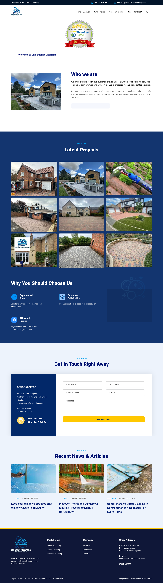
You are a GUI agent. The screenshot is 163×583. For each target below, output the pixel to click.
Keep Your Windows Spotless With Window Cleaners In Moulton (31, 505)
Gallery (86, 553)
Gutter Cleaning (53, 549)
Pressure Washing (54, 553)
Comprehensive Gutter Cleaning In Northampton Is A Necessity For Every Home (127, 507)
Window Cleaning (54, 546)
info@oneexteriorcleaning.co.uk (133, 2)
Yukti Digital (147, 578)
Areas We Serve (116, 12)
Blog (129, 12)
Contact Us (138, 12)
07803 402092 (102, 2)
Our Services (99, 12)
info (18, 498)
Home (78, 12)
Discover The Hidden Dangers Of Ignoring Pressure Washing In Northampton (78, 507)
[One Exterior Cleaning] (16, 11)
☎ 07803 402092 (36, 421)
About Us (87, 12)
